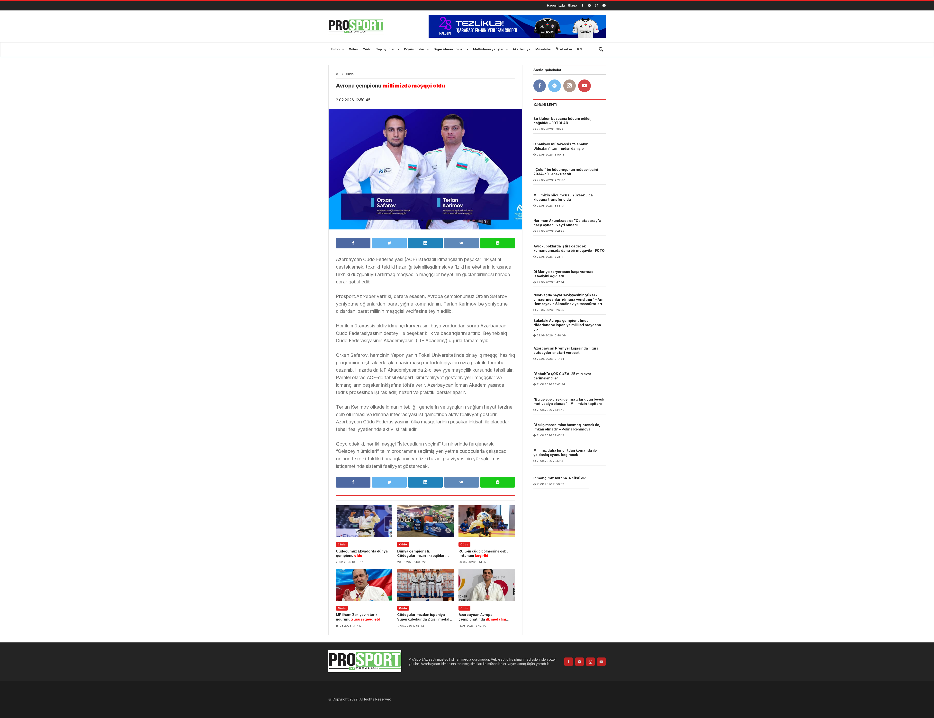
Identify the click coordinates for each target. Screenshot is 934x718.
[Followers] (589, 5)
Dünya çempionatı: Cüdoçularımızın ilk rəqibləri (421, 553)
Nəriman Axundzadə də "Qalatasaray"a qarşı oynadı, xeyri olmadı (567, 223)
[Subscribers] (604, 5)
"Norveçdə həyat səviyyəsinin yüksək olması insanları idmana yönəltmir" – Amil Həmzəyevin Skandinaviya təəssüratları (569, 299)
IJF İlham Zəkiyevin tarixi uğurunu (358, 617)
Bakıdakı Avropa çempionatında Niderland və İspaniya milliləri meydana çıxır (567, 324)
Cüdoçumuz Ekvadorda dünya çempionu (362, 553)
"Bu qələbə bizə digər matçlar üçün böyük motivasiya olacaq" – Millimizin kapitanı (568, 401)
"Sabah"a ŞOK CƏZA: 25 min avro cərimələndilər (562, 376)
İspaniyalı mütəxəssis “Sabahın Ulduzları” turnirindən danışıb (560, 146)
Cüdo (350, 74)
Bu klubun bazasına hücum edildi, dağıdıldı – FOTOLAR (562, 120)
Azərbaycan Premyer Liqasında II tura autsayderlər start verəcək (566, 350)
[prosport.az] (356, 26)
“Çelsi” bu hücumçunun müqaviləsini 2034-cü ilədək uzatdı (565, 171)
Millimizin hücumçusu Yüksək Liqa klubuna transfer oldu (563, 197)
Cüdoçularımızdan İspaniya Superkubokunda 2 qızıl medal (424, 617)
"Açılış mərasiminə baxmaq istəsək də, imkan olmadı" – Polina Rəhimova (566, 427)
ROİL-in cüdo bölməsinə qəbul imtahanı (484, 553)
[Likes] (582, 5)
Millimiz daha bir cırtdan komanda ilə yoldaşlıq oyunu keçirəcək (565, 452)
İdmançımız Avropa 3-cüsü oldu (561, 478)
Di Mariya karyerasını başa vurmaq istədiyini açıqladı (563, 274)
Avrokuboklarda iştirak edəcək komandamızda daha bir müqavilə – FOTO (569, 248)
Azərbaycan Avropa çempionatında (482, 617)
